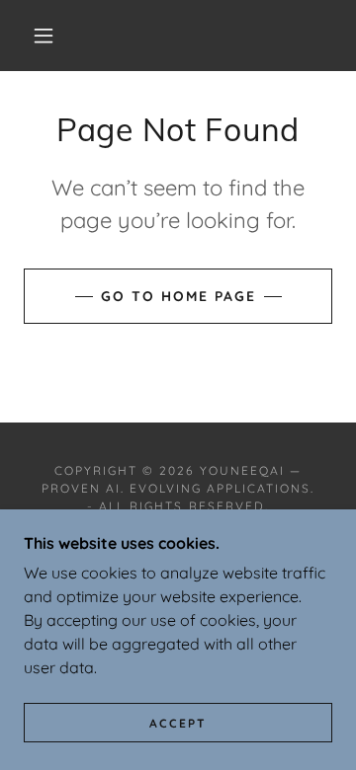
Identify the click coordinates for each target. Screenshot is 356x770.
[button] (43, 35)
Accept (178, 723)
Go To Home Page (178, 296)
